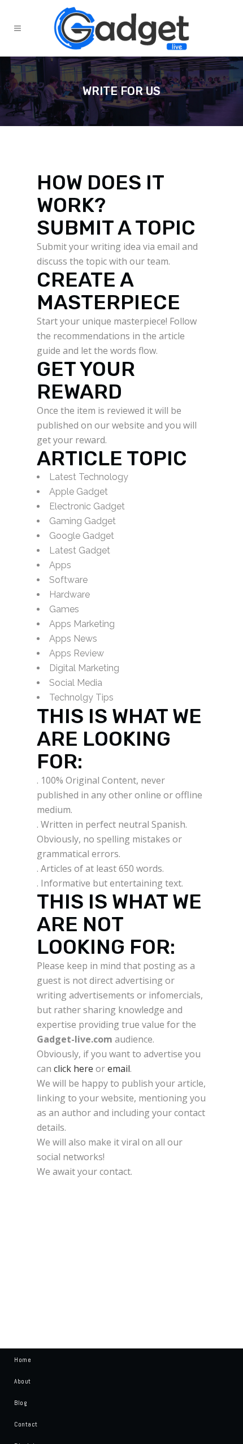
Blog (20, 1403)
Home (22, 1360)
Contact (26, 1424)
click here (73, 1068)
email (118, 1068)
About (22, 1381)
